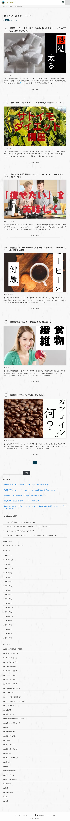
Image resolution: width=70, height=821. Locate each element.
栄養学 (6, 20)
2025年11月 (9, 564)
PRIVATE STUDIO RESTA (14, 649)
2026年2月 (8, 555)
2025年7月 (8, 577)
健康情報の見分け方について (14, 718)
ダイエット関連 (10, 679)
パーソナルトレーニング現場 (14, 701)
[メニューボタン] (67, 2)
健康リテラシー (10, 714)
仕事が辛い (9, 710)
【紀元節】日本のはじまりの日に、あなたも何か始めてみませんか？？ (26, 484)
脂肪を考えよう (10, 775)
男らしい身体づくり (12, 757)
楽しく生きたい (10, 744)
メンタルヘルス (10, 705)
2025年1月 (8, 603)
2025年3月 (8, 594)
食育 (6, 801)
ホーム (18, 815)
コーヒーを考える (11, 658)
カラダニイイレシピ (12, 653)
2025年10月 (9, 568)
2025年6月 (8, 581)
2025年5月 (8, 586)
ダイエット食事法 (11, 684)
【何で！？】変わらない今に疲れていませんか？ (21, 522)
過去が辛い (9, 792)
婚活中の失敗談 (10, 731)
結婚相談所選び (10, 771)
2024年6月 (8, 633)
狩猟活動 (8, 753)
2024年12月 (9, 607)
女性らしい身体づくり (12, 723)
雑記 (6, 797)
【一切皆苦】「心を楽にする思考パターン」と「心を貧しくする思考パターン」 (31, 535)
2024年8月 (8, 625)
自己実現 (8, 784)
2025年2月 (8, 599)
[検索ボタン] (63, 2)
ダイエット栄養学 (11, 671)
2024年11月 (9, 612)
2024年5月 (8, 638)
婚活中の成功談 (10, 736)
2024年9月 (8, 620)
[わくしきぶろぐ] (8, 2)
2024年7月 (8, 629)
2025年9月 (8, 573)
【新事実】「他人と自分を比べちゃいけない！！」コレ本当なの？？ (27, 526)
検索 (26, 473)
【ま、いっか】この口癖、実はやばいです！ (19, 531)
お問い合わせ (41, 815)
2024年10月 (9, 616)
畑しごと (8, 762)
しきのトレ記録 (10, 666)
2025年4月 (8, 590)
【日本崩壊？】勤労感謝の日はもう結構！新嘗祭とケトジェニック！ (25, 495)
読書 (6, 788)
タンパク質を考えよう (12, 688)
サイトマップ (51, 815)
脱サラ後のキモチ (11, 779)
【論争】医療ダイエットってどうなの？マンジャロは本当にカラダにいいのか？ (29, 490)
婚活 (6, 727)
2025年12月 (9, 560)
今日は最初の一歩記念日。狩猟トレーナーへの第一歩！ (21, 501)
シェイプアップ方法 (12, 662)
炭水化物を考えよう (12, 749)
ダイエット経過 (10, 675)
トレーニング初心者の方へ (14, 697)
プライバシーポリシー (29, 815)
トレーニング (9, 692)
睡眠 (6, 766)
